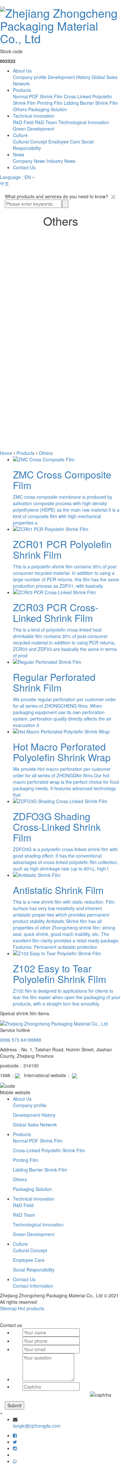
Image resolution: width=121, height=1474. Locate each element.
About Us (22, 70)
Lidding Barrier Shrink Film (91, 103)
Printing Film (50, 103)
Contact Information (33, 1285)
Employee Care (64, 141)
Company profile (29, 77)
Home (6, 453)
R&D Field (23, 122)
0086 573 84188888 (20, 1040)
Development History (69, 77)
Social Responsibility (34, 1269)
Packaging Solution (47, 109)
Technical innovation (34, 116)
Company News (29, 161)
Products (22, 90)
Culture (20, 135)
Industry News (61, 161)
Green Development (33, 128)
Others (20, 109)
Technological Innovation (83, 122)
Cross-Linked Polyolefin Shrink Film (49, 1150)
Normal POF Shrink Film (38, 96)
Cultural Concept (30, 141)
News (18, 154)
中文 (4, 183)
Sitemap (8, 1308)
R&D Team (46, 122)
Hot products (31, 1308)
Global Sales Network (35, 1124)
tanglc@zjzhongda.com (37, 1425)
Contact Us (24, 167)
